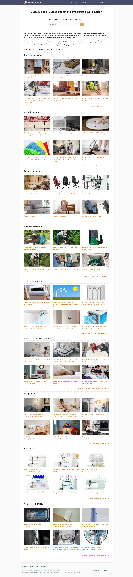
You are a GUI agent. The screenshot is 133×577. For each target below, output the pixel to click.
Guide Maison (34, 2)
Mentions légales (97, 570)
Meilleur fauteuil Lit (30, 216)
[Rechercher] (82, 24)
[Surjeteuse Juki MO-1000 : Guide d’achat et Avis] (66, 488)
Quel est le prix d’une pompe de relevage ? (66, 269)
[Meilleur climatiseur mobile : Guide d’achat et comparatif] (37, 299)
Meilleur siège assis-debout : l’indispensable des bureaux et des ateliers (35, 194)
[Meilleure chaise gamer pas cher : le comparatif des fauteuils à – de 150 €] (66, 188)
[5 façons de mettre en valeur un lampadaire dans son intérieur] (37, 411)
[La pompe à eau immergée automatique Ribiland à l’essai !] (95, 244)
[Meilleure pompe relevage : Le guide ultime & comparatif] (37, 244)
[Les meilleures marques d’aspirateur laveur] (95, 154)
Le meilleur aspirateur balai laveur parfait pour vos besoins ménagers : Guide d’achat (66, 159)
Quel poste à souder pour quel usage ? (94, 76)
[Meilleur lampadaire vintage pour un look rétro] (95, 411)
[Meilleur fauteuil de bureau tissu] (95, 213)
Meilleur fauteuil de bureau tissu (92, 216)
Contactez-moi (107, 570)
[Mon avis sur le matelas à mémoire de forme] (66, 378)
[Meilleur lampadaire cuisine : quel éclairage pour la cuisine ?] (37, 433)
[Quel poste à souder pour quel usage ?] (95, 72)
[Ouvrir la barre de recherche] (107, 2)
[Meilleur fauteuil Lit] (37, 213)
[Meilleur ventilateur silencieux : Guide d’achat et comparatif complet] (95, 544)
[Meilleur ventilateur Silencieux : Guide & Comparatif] (37, 521)
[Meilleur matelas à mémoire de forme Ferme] (95, 356)
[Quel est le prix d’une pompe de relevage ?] (66, 266)
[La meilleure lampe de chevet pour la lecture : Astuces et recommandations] (66, 411)
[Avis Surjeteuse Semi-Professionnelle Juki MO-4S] (66, 466)
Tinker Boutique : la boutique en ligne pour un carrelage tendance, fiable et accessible (37, 135)
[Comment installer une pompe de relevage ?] (95, 266)
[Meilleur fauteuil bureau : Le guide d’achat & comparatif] (95, 188)
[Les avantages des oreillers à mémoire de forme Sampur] (37, 356)
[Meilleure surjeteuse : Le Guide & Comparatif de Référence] (37, 466)
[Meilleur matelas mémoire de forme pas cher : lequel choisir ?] (95, 378)
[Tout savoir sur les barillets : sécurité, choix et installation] (66, 72)
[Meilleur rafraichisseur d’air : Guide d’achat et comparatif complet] (95, 521)
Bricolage (83, 2)
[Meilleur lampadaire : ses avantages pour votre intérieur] (95, 433)
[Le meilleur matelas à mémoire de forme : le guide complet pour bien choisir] (66, 356)
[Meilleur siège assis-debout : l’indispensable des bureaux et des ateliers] (37, 188)
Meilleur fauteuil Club (59, 216)
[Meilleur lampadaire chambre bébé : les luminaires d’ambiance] (66, 433)
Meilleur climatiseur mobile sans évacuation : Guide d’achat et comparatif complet (65, 304)
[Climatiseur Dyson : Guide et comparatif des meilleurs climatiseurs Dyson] (66, 323)
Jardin (92, 2)
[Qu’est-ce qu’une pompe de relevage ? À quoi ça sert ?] (66, 244)
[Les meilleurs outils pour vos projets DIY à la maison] (95, 95)
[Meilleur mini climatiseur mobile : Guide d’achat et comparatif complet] (95, 323)
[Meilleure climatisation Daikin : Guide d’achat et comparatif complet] (37, 323)
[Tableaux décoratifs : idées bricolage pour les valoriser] (37, 72)
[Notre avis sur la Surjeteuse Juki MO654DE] (95, 466)
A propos (100, 2)
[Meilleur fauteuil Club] (66, 213)
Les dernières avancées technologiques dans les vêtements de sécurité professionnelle (36, 100)
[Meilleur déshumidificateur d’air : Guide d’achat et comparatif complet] (66, 521)
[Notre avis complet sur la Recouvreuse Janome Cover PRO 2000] (95, 488)
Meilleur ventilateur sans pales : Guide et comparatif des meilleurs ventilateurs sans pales (66, 549)
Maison (73, 2)
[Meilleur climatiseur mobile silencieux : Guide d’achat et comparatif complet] (95, 299)
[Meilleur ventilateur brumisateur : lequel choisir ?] (37, 544)
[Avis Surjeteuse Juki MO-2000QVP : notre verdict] (37, 488)
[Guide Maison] (26, 2)
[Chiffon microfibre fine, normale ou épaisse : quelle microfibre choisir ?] (37, 154)
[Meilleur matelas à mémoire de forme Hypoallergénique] (37, 378)
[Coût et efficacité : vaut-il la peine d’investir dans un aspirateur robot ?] (95, 129)
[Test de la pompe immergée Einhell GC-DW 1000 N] (37, 266)
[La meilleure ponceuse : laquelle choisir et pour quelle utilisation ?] (66, 95)
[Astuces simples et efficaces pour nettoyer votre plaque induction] (66, 129)
